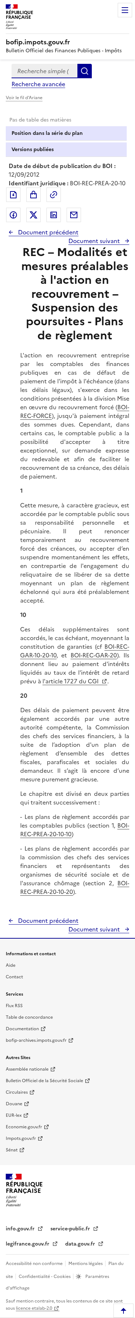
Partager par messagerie (74, 215)
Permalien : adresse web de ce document (53, 195)
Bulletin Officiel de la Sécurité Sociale (44, 1080)
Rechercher (84, 71)
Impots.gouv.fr (21, 1138)
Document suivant (94, 241)
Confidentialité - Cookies (45, 1276)
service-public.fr (70, 1229)
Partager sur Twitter (33, 215)
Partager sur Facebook (13, 215)
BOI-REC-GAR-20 (94, 655)
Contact (14, 977)
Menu (125, 10)
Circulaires (17, 1092)
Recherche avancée (38, 84)
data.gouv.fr (80, 1244)
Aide (10, 965)
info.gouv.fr (21, 1229)
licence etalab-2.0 (34, 1308)
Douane (14, 1104)
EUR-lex (14, 1115)
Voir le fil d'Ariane (24, 97)
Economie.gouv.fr (24, 1127)
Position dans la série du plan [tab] (47, 133)
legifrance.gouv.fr (28, 1244)
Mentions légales (86, 1263)
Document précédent (47, 232)
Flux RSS (14, 1005)
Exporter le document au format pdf (13, 195)
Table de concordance (29, 1017)
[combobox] (44, 71)
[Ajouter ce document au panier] (33, 195)
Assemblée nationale (27, 1069)
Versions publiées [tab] (33, 149)
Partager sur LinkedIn (53, 215)
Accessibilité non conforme (35, 1263)
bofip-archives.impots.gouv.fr (36, 1040)
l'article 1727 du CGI (71, 681)
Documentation (22, 1029)
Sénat (12, 1150)
